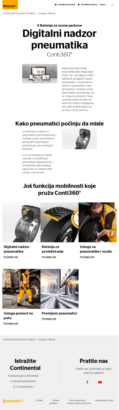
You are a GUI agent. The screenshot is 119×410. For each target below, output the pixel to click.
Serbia (102, 4)
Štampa (56, 401)
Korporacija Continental (23, 375)
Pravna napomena (77, 401)
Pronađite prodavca (89, 4)
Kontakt (39, 401)
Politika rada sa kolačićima (79, 403)
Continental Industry (23, 381)
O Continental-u (23, 386)
